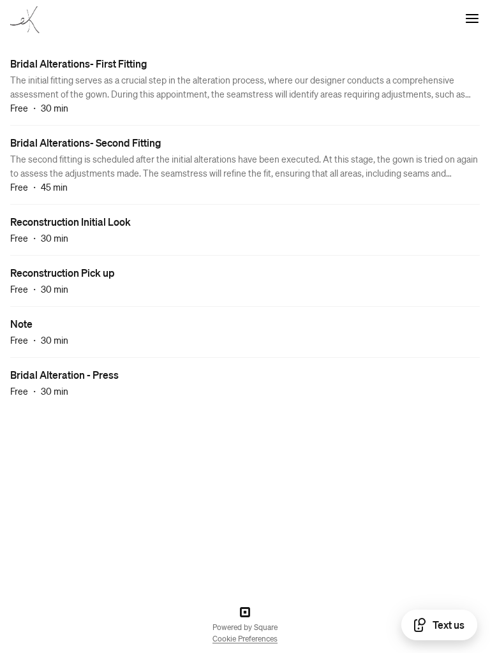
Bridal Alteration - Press (64, 374)
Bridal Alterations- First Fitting (78, 63)
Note (21, 323)
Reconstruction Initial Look (70, 221)
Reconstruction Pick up (62, 272)
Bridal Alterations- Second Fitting (85, 142)
